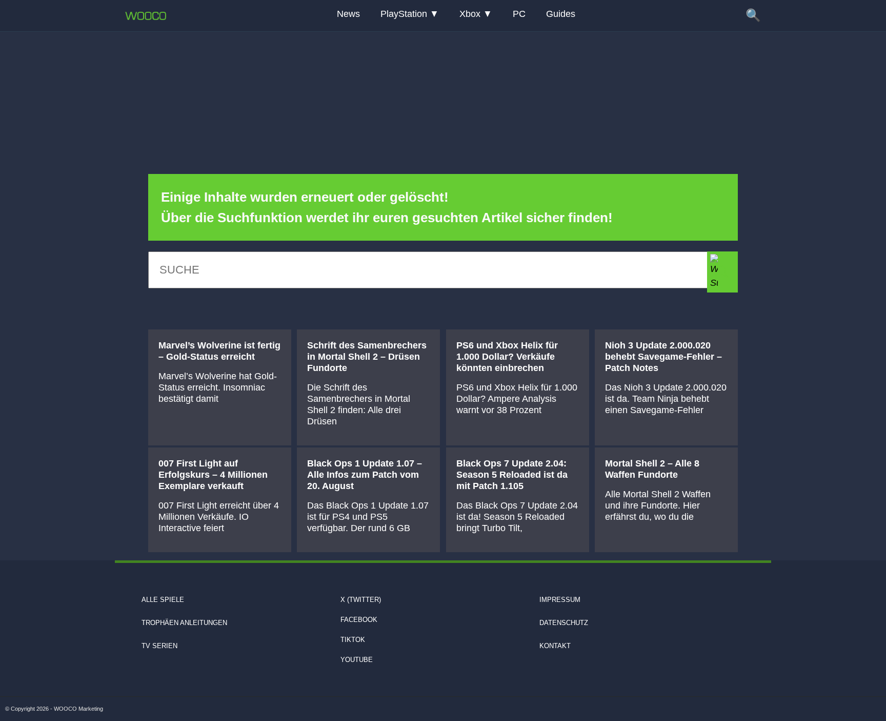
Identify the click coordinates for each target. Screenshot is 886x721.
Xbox (469, 14)
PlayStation (403, 14)
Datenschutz (563, 623)
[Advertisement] (443, 95)
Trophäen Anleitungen (184, 623)
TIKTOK (352, 640)
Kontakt (555, 646)
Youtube (356, 660)
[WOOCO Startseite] (145, 16)
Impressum (559, 599)
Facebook (358, 619)
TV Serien (159, 646)
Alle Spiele (163, 599)
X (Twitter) (360, 599)
